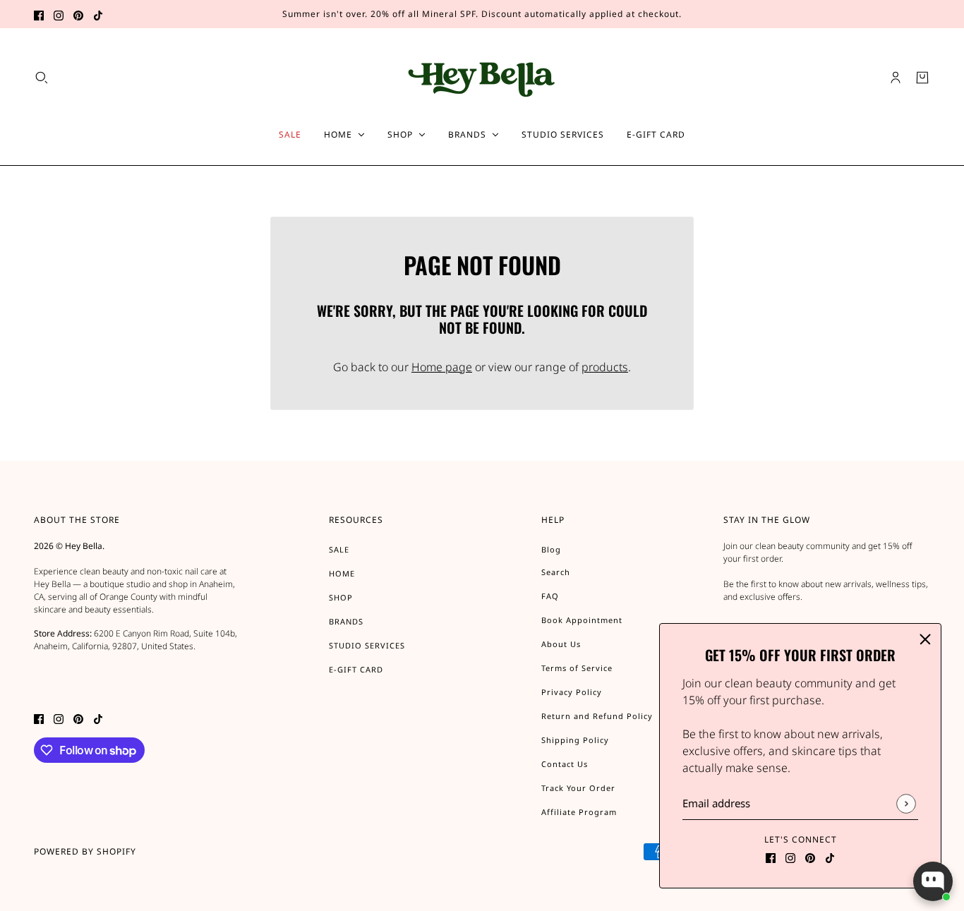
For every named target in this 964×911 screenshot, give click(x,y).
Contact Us (564, 764)
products (605, 367)
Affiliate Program (579, 812)
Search (555, 572)
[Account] (895, 77)
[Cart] (922, 77)
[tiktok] (98, 14)
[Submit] (905, 803)
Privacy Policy (571, 692)
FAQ (550, 596)
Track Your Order (578, 788)
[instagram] (58, 14)
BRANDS (346, 621)
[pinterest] (78, 14)
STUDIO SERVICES (367, 645)
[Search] (41, 77)
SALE (339, 549)
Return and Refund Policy (597, 716)
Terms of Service (577, 668)
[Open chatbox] (933, 881)
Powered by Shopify (85, 851)
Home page (441, 367)
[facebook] (38, 14)
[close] (925, 639)
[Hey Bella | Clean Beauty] (482, 77)
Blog (551, 549)
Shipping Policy (575, 740)
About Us (561, 644)
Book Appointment (581, 620)
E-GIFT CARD (356, 669)
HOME (342, 573)
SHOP (341, 597)
